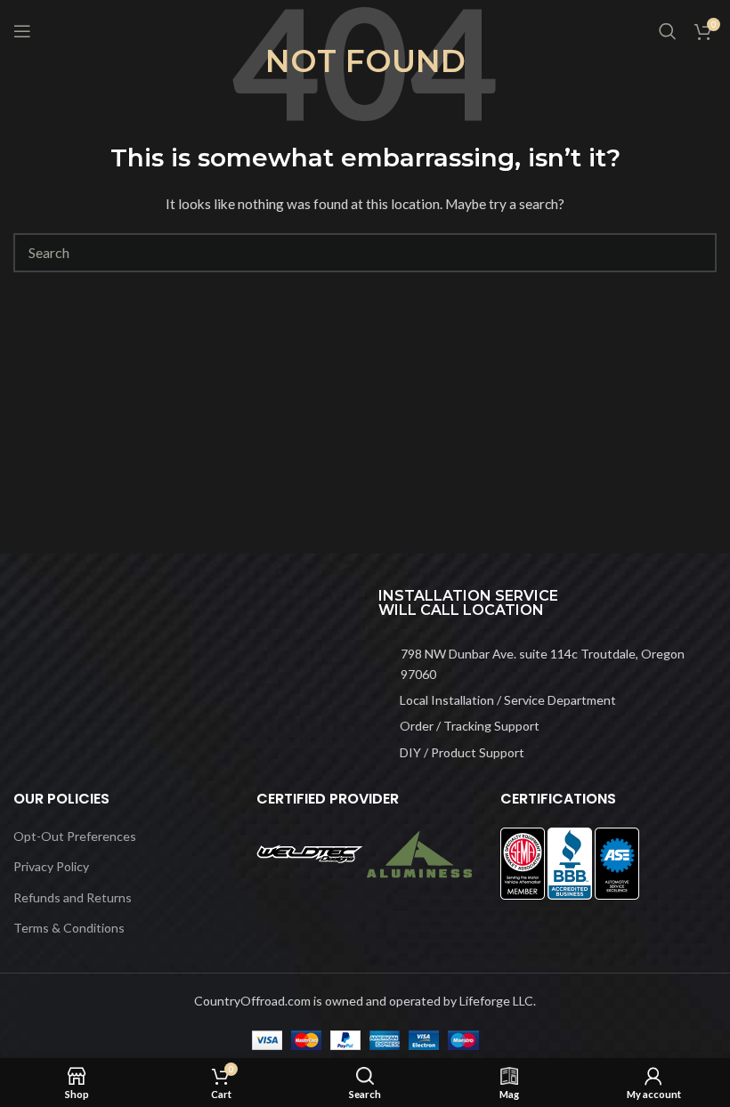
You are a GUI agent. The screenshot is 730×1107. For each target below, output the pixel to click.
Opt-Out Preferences (74, 836)
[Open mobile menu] (22, 31)
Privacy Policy (51, 866)
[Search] (667, 31)
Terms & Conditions (69, 927)
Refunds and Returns (72, 897)
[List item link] (547, 664)
